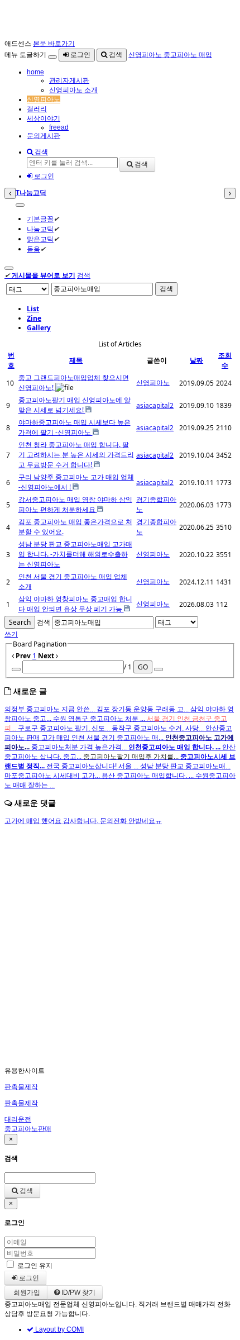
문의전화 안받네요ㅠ (131, 821)
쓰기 (11, 634)
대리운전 (17, 1119)
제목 (76, 360)
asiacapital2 (155, 405)
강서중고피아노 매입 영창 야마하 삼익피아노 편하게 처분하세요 (75, 504)
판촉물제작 (21, 1087)
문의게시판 (43, 136)
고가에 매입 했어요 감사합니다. (52, 821)
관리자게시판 (69, 80)
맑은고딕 (40, 239)
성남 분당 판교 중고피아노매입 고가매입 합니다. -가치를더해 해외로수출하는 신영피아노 (75, 554)
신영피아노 (43, 99)
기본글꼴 (40, 219)
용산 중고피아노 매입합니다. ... (148, 776)
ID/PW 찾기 (77, 1292)
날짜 (196, 360)
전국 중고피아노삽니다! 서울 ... (93, 766)
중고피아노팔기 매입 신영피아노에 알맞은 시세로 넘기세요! (74, 405)
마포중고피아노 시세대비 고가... (53, 776)
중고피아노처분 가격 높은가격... (79, 747)
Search (20, 622)
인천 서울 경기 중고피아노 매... (118, 738)
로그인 (79, 55)
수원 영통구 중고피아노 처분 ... (100, 719)
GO (143, 667)
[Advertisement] (120, 946)
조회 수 (225, 360)
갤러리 (37, 109)
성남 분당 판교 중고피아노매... (185, 766)
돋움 (33, 249)
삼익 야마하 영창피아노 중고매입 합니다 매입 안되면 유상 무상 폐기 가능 (75, 604)
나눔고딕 (40, 229)
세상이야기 (43, 118)
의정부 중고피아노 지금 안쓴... (50, 709)
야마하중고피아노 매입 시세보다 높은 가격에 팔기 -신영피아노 (74, 427)
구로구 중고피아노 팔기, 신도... (65, 728)
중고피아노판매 (27, 1129)
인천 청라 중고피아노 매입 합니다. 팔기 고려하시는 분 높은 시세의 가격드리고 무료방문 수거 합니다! (76, 454)
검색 (114, 55)
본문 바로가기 (54, 43)
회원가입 (26, 1292)
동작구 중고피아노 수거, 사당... (158, 728)
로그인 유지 (34, 1266)
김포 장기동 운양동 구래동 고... (143, 709)
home (35, 72)
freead (59, 127)
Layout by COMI (58, 1329)
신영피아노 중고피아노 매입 (170, 55)
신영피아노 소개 (73, 90)
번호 (11, 360)
